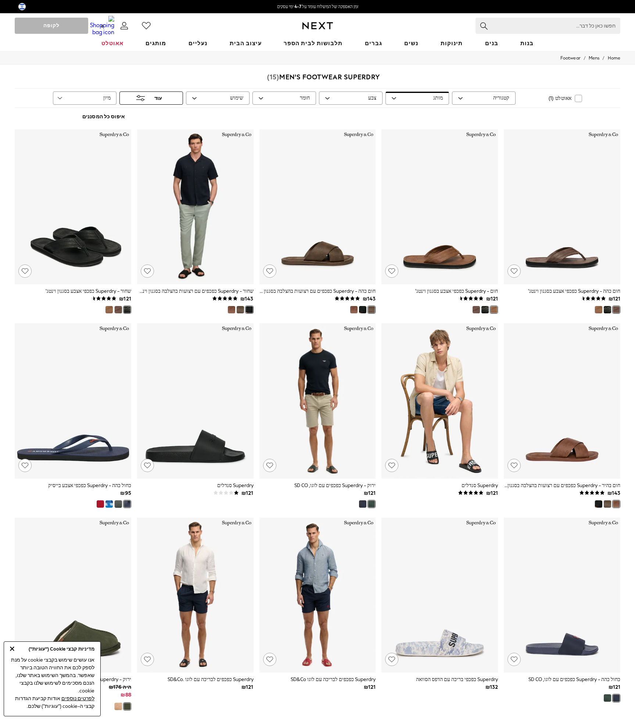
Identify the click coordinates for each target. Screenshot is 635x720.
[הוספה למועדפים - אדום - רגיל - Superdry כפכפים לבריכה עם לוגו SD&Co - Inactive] (269, 659)
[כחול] (109, 504)
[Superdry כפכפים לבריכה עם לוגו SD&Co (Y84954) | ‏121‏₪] (317, 595)
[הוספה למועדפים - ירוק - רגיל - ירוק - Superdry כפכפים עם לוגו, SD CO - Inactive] (269, 465)
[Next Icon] (317, 25)
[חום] (598, 309)
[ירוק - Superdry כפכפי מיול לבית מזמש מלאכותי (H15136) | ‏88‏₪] (73, 595)
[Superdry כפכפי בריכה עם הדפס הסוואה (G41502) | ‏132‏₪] (439, 595)
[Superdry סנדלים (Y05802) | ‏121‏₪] (195, 400)
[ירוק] (371, 504)
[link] (124, 26)
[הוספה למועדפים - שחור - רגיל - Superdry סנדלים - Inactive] (391, 465)
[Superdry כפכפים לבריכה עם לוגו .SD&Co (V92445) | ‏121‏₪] (195, 595)
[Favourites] (146, 26)
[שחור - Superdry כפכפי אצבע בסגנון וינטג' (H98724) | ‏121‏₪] (73, 206)
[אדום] (100, 504)
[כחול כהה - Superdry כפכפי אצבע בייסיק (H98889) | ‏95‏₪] (73, 400)
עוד (158, 98)
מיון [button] (107, 98)
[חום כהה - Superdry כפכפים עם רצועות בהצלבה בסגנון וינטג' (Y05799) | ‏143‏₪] (317, 206)
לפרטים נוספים (77, 698)
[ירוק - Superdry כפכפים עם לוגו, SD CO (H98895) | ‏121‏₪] (317, 400)
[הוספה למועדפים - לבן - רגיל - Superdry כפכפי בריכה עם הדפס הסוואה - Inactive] (391, 659)
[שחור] (607, 309)
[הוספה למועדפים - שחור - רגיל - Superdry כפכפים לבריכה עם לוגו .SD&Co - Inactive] (147, 659)
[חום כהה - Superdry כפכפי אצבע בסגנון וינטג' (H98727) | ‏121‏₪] (562, 206)
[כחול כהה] (362, 504)
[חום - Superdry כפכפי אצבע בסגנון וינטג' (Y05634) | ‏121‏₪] (439, 206)
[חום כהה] (616, 309)
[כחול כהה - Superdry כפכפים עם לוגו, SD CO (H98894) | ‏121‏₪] (562, 595)
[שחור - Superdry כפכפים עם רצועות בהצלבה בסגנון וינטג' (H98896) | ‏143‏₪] (195, 206)
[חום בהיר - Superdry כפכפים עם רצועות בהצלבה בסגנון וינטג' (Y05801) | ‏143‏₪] (562, 400)
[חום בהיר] (354, 309)
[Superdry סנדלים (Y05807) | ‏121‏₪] (439, 400)
